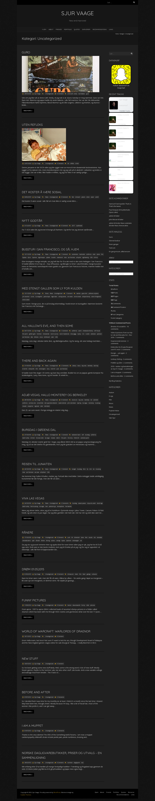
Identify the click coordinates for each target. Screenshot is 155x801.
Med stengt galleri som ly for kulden (52, 288)
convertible (40, 403)
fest (73, 197)
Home (117, 34)
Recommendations (100, 29)
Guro (26, 52)
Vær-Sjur (112, 418)
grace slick (84, 293)
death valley (25, 438)
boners (69, 605)
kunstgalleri (38, 296)
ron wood (70, 296)
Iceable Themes (26, 795)
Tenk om (112, 248)
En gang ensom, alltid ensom (119, 251)
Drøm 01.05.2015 (33, 569)
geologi (88, 574)
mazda (90, 537)
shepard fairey (86, 296)
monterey (91, 403)
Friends (59, 29)
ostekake (93, 334)
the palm (63, 438)
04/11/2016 (27, 331)
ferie (84, 469)
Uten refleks (32, 124)
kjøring (79, 403)
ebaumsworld (76, 605)
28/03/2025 (27, 94)
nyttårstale (79, 225)
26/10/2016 (27, 469)
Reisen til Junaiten (37, 464)
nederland (60, 257)
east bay (96, 365)
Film (110, 400)
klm (90, 469)
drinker (33, 438)
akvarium (74, 400)
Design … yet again (118, 353)
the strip (70, 438)
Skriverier (86, 29)
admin (111, 216)
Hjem (44, 29)
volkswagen (75, 540)
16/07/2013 (27, 664)
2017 (73, 225)
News (46, 197)
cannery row (32, 403)
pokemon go (52, 506)
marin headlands (64, 334)
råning (48, 540)
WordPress (57, 792)
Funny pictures (34, 600)
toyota (63, 540)
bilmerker (77, 537)
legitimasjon (41, 257)
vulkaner (94, 574)
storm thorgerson (96, 296)
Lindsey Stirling (116, 359)
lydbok (48, 257)
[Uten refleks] (44, 129)
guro (87, 94)
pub (58, 369)
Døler (118, 216)
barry (79, 365)
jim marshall (25, 296)
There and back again (39, 361)
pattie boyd (47, 296)
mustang (97, 403)
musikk (53, 257)
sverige (58, 540)
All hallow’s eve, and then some (47, 326)
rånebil (38, 540)
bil (68, 163)
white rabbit (25, 300)
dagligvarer (77, 762)
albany (74, 365)
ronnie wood (77, 296)
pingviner (30, 406)
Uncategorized (49, 94)
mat (82, 762)
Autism (111, 392)
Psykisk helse (114, 410)
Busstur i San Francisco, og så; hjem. (50, 249)
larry (48, 369)
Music (47, 293)
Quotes (77, 29)
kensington (42, 369)
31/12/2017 (27, 225)
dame (98, 254)
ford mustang (34, 506)
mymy (79, 334)
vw (81, 540)
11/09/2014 (27, 605)
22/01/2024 (27, 163)
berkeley (90, 365)
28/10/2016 (27, 400)
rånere (43, 540)
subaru (53, 540)
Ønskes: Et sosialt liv (118, 326)
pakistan (99, 334)
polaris (83, 197)
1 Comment (64, 254)
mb (95, 537)
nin (83, 334)
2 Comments (64, 365)
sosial (92, 197)
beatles (78, 293)
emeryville (31, 369)
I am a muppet (32, 725)
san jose (37, 472)
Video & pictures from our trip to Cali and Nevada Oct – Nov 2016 (121, 334)
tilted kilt (76, 438)
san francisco (71, 257)
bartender (82, 254)
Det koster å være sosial (42, 192)
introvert (77, 197)
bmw (82, 537)
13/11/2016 (27, 254)
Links (111, 29)
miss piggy (73, 334)
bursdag (87, 435)
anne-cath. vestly (72, 94)
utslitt (97, 197)
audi (69, 537)
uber (52, 337)
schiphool (43, 472)
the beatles (68, 506)
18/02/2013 (27, 762)
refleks (72, 163)
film (102, 254)
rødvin (58, 438)
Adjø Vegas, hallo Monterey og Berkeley (54, 395)
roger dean (54, 296)
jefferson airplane (93, 293)
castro (79, 331)
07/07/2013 (27, 697)
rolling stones (62, 296)
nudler (87, 334)
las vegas (84, 403)
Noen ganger (114, 244)
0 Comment (60, 94)
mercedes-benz (26, 540)
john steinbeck (71, 403)
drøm (76, 574)
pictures (92, 605)
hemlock (39, 334)
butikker (70, 762)
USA (91, 257)
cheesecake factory (88, 331)
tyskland (68, 540)
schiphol (78, 257)
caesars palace (82, 503)
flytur (29, 257)
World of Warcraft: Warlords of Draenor (56, 631)
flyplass (24, 257)
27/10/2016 (27, 435)
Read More (27, 110)
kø (93, 469)
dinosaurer (71, 574)
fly (87, 469)
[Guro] (60, 57)
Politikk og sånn (116, 363)
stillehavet (47, 337)
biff (83, 435)
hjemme (34, 257)
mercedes (99, 537)
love (46, 506)
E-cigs (111, 396)
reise (65, 257)
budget (74, 469)
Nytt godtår (32, 221)
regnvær (37, 406)
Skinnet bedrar (114, 241)
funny (83, 605)
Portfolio (68, 29)
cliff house (97, 331)
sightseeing (85, 257)
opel (33, 540)
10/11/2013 (27, 636)
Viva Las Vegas (33, 498)
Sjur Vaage (37, 94)
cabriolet (95, 400)
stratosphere (60, 506)
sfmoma (36, 337)
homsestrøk (46, 334)
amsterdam (75, 254)
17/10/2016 (27, 537)
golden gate (32, 334)
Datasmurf (123, 105)
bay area (84, 365)
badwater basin (76, 435)
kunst (32, 296)
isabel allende (62, 403)
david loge (100, 503)
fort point (25, 334)
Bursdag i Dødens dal (39, 430)
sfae (32, 337)
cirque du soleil (91, 503)
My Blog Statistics (115, 381)
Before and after (36, 692)
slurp (41, 337)
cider (94, 254)
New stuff (30, 658)
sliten (88, 197)
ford (86, 537)
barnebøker (81, 94)
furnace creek (40, 438)
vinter (77, 163)
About (51, 29)
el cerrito (24, 369)
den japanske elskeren (51, 403)
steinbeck (47, 406)
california (88, 254)
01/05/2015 (27, 574)
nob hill (53, 369)
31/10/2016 (27, 365)
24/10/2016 (27, 503)
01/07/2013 (27, 731)
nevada (24, 406)
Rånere (27, 532)
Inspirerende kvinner (118, 341)
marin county (54, 334)
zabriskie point (85, 438)
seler (41, 406)
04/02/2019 (27, 197)
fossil (84, 574)
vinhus (96, 257)
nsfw (87, 605)
